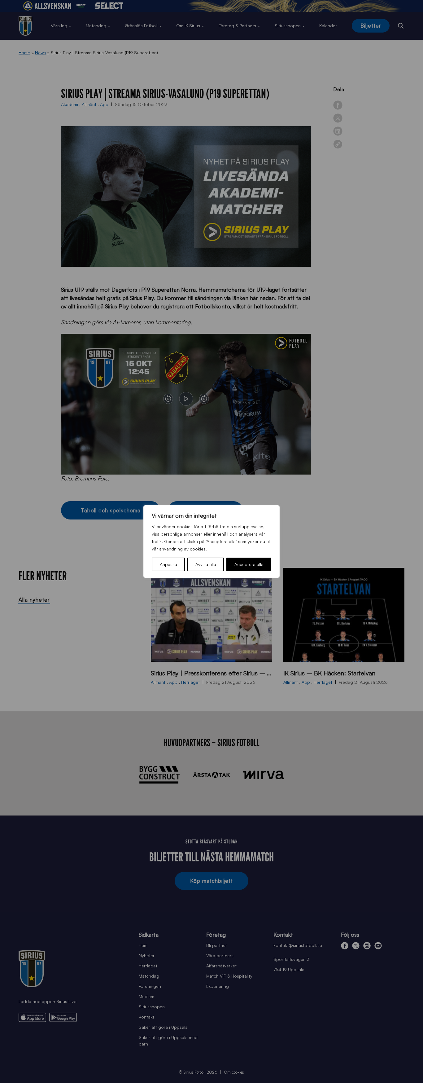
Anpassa (168, 564)
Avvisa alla (205, 564)
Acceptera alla (249, 564)
